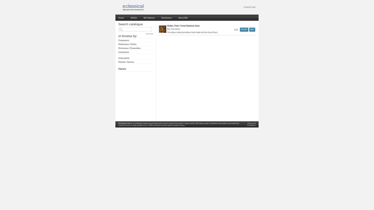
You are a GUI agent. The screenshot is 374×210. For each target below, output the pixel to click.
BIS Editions (149, 18)
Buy (252, 30)
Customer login (250, 7)
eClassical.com (124, 123)
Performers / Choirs (127, 44)
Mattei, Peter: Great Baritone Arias (183, 25)
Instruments (123, 58)
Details (244, 30)
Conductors (123, 52)
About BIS (183, 18)
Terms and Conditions (251, 124)
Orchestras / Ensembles (129, 48)
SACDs (133, 18)
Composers (123, 40)
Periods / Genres (126, 62)
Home (121, 18)
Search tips (149, 34)
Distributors (166, 18)
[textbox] (135, 29)
